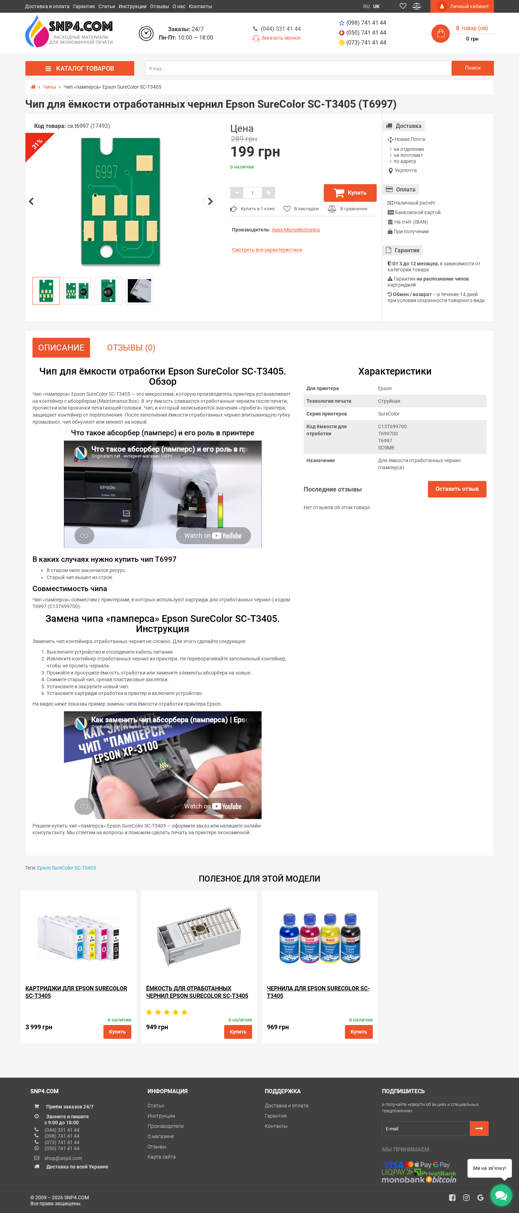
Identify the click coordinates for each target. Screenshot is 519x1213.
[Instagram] (469, 1199)
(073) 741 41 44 (366, 42)
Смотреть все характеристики (267, 250)
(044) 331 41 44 (281, 28)
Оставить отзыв (457, 488)
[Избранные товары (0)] (403, 6)
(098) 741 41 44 (366, 22)
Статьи (107, 6)
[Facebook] (454, 1199)
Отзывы (159, 6)
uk (376, 6)
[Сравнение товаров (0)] (417, 6)
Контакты (200, 6)
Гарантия (84, 6)
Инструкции (133, 6)
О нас (179, 6)
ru (366, 6)
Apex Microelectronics (296, 229)
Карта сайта (162, 1157)
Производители (166, 1126)
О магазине (161, 1136)
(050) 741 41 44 (366, 32)
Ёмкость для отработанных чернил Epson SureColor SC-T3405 (197, 992)
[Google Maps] (483, 1199)
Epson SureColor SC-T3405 (66, 868)
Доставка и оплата (47, 6)
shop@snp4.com (63, 1158)
